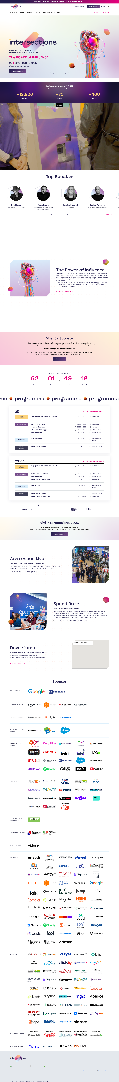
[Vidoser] (34, 845)
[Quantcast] (96, 1005)
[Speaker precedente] (46, 214)
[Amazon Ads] (34, 705)
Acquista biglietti (93, 6)
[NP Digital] (49, 717)
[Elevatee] (65, 979)
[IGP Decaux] (65, 790)
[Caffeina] (49, 866)
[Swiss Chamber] (49, 833)
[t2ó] (80, 925)
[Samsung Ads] (96, 760)
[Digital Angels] (80, 971)
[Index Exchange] (65, 891)
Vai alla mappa (17, 664)
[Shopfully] (34, 769)
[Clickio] (65, 963)
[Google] (36, 692)
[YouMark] (49, 806)
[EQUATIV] (96, 743)
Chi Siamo (37, 12)
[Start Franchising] (34, 819)
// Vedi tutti (108, 215)
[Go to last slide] (50, 73)
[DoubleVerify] (80, 743)
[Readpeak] (49, 1013)
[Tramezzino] (96, 1034)
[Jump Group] (80, 891)
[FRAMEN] (80, 883)
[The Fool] (49, 933)
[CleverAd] (49, 963)
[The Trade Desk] (65, 717)
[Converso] (49, 1046)
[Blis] (96, 954)
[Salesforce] (65, 730)
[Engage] (49, 790)
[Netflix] (34, 760)
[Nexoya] (80, 908)
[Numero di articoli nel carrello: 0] (108, 6)
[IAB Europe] (80, 752)
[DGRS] (65, 874)
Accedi (103, 6)
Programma (13, 12)
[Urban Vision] (34, 806)
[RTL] (65, 917)
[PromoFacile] (80, 1034)
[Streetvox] (65, 798)
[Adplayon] (34, 954)
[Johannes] (65, 1034)
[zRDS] (65, 806)
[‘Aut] (34, 1046)
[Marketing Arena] (80, 900)
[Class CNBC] (65, 781)
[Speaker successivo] (72, 214)
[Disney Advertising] (34, 717)
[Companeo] (96, 963)
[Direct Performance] (96, 971)
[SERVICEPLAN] (96, 916)
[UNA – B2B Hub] (80, 933)
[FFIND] (34, 988)
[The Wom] (80, 798)
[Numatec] (80, 1005)
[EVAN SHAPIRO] (34, 752)
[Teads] (34, 933)
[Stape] (65, 925)
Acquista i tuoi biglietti (65, 291)
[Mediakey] (96, 790)
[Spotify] (49, 769)
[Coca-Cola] (49, 1034)
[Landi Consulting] (96, 891)
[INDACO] (49, 988)
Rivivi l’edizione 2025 (49, 12)
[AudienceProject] (96, 857)
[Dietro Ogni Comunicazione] (34, 790)
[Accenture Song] (34, 730)
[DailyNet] (80, 781)
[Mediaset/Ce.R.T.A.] (34, 908)
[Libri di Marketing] (80, 790)
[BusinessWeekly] (49, 781)
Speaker (22, 12)
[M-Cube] (49, 730)
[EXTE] (34, 883)
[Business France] (34, 833)
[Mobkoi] (49, 908)
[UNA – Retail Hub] (49, 942)
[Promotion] (49, 798)
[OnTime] (80, 1046)
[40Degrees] (34, 743)
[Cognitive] (49, 743)
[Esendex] (96, 979)
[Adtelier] (49, 857)
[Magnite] (65, 900)
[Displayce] (80, 874)
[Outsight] (34, 916)
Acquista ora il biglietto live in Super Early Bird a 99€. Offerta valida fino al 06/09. (58, 2)
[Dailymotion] (49, 874)
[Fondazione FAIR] (65, 883)
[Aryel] (80, 857)
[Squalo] (96, 1013)
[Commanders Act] (34, 874)
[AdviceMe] (49, 954)
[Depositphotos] (49, 971)
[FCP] (49, 705)
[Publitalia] (80, 705)
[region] (59, 197)
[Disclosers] (34, 979)
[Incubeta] (49, 891)
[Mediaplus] (96, 900)
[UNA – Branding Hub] (96, 933)
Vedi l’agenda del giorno (94, 412)
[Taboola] (96, 925)
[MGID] (80, 996)
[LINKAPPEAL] (80, 988)
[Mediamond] (34, 798)
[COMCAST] (96, 866)
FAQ (58, 12)
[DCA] (96, 781)
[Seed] (80, 916)
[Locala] (34, 900)
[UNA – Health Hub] (34, 942)
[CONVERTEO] (65, 743)
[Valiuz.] (65, 769)
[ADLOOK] (34, 857)
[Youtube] (96, 769)
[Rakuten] (49, 916)
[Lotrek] (49, 900)
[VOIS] (80, 769)
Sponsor (29, 12)
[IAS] (96, 752)
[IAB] (65, 752)
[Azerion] (34, 866)
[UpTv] (96, 798)
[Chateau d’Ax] (34, 1034)
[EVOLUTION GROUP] (96, 874)
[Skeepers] (34, 925)
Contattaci (59, 359)
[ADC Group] (34, 781)
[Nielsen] (96, 908)
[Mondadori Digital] (65, 705)
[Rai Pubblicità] (57, 692)
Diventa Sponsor (79, 6)
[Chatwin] (80, 866)
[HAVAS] (49, 752)
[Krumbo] (65, 988)
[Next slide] (68, 73)
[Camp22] (65, 866)
